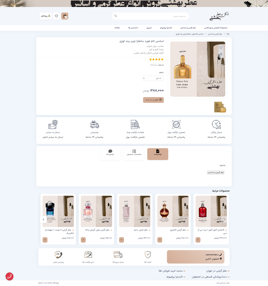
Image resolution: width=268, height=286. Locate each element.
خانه (228, 34)
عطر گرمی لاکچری (178, 230)
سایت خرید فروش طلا (171, 271)
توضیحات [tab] (158, 154)
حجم (161, 72)
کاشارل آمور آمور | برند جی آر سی (212, 231)
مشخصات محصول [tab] (134, 154)
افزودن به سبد (152, 99)
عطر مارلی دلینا (141, 230)
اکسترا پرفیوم (166, 27)
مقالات (117, 27)
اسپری (149, 27)
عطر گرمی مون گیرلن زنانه (97, 230)
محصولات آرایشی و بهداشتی (216, 27)
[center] (116, 16)
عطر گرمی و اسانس (188, 27)
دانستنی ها (133, 27)
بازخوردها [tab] (110, 154)
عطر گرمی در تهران (216, 271)
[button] (224, 219)
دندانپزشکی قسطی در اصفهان (209, 277)
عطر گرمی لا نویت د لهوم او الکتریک (59, 231)
